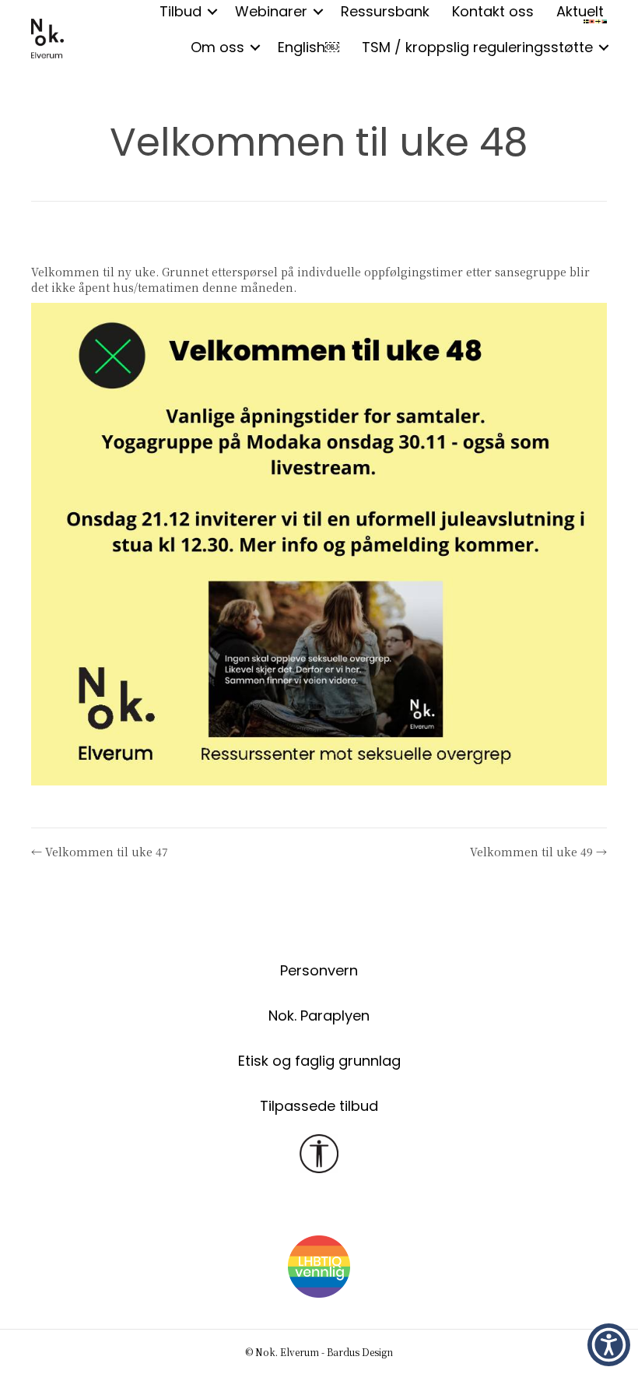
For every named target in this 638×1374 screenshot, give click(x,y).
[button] (255, 47)
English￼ (308, 47)
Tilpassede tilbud (319, 1106)
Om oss (217, 47)
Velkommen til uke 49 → (538, 851)
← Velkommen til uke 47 (99, 851)
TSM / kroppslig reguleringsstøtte (477, 47)
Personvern (319, 970)
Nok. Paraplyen (319, 1015)
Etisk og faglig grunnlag (319, 1060)
